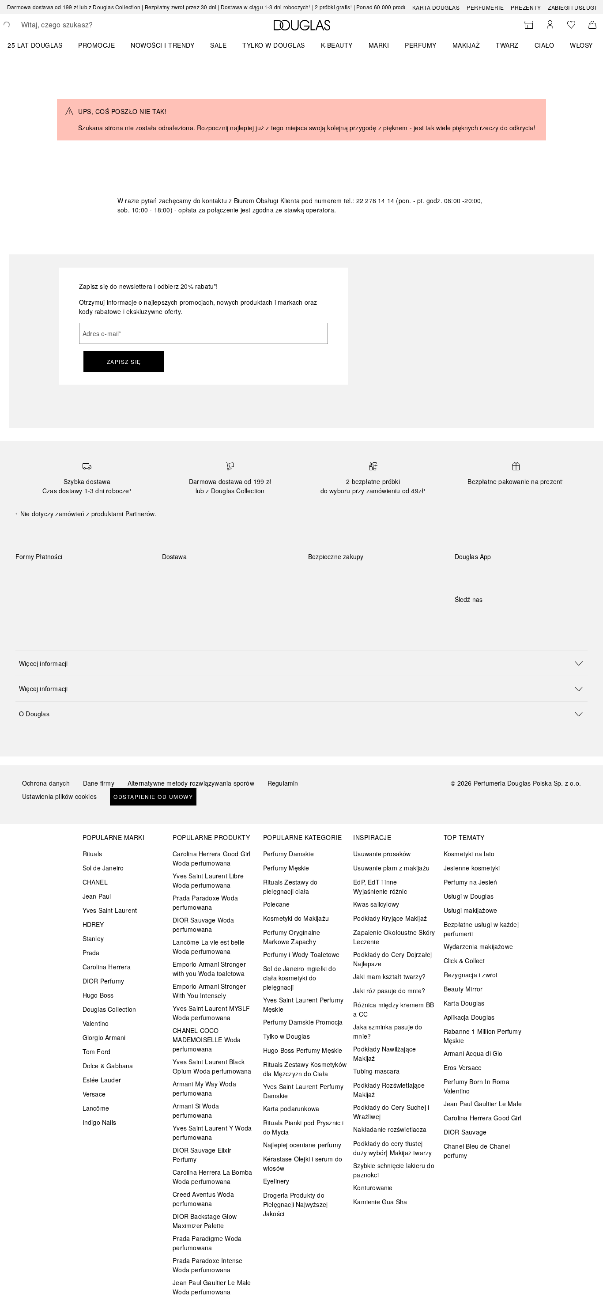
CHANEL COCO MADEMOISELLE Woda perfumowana (207, 1039)
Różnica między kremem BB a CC (393, 1009)
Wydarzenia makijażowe (478, 946)
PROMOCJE (96, 45)
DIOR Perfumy (103, 980)
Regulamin (283, 783)
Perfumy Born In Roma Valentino (476, 1086)
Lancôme (96, 1108)
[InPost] (208, 577)
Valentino (96, 1023)
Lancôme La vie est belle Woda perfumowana (209, 947)
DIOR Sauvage (465, 1131)
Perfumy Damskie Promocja (303, 1021)
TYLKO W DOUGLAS (273, 45)
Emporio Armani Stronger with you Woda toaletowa (209, 969)
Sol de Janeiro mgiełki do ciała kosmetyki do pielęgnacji (299, 977)
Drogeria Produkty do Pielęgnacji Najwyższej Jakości (295, 1204)
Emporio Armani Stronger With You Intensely (209, 991)
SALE (218, 45)
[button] (301, 663)
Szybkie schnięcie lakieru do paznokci (393, 1170)
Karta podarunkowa (291, 1108)
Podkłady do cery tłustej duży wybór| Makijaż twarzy (392, 1148)
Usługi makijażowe (470, 910)
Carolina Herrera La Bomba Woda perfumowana (212, 1177)
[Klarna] (30, 577)
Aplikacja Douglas (469, 1017)
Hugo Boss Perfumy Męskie (303, 1050)
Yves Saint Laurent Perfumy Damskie (303, 1091)
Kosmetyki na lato (469, 853)
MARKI (379, 45)
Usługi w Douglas (469, 896)
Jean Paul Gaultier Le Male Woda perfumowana (212, 1287)
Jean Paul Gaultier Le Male (483, 1103)
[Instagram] (476, 617)
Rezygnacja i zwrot (471, 974)
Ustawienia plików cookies (59, 796)
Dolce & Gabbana (108, 1065)
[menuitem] (41, 45)
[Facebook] (461, 617)
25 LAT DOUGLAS (35, 45)
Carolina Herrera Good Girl (482, 1117)
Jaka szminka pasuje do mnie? (387, 1031)
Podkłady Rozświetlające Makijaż (389, 1090)
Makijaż (466, 45)
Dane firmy (98, 783)
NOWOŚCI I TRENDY (162, 45)
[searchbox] (86, 24)
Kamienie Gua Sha (380, 1201)
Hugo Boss (98, 995)
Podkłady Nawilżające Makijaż (384, 1053)
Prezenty (526, 7)
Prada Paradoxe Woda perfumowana (205, 902)
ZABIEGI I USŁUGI (572, 7)
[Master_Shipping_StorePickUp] (271, 577)
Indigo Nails (99, 1122)
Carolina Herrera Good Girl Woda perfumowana (211, 858)
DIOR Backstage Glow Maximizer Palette (205, 1221)
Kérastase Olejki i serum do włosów (302, 1163)
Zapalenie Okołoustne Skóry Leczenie (394, 937)
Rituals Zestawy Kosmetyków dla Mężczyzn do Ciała (305, 1069)
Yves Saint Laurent (110, 910)
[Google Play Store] (477, 575)
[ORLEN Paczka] (239, 577)
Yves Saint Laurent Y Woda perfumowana (212, 1132)
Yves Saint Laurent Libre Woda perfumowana (208, 880)
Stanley (93, 938)
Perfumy (421, 45)
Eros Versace (463, 1067)
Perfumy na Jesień (470, 881)
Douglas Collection (109, 1009)
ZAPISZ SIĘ (124, 361)
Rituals (92, 853)
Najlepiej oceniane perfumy (302, 1144)
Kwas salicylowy (376, 904)
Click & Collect (464, 960)
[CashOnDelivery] (30, 597)
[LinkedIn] (523, 617)
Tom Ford (97, 1051)
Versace (94, 1093)
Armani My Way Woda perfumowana (204, 1088)
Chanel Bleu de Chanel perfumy (477, 1151)
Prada (91, 952)
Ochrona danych (46, 783)
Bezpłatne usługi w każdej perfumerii (481, 929)
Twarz (507, 45)
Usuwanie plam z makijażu (391, 867)
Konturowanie (372, 1187)
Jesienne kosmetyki (472, 867)
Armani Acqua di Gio (473, 1053)
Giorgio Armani (104, 1037)
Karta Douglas (436, 7)
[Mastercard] (61, 577)
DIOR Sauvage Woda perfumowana (203, 924)
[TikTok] (507, 617)
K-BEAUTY (337, 45)
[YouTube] (492, 617)
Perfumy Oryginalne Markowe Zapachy (291, 937)
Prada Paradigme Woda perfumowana (207, 1243)
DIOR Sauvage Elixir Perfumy (202, 1155)
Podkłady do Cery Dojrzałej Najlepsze (392, 959)
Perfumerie (485, 7)
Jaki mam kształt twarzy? (389, 976)
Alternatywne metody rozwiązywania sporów (191, 783)
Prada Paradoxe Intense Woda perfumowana (207, 1265)
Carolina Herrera (107, 966)
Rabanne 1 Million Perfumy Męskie (482, 1036)
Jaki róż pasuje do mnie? (389, 990)
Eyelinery (276, 1180)
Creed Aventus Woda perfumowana (203, 1199)
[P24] (124, 577)
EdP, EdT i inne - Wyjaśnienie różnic (380, 886)
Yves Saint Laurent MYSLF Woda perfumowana (211, 1013)
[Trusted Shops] (336, 565)
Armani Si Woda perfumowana (196, 1110)
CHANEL (95, 881)
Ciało (544, 45)
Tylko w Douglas (286, 1036)
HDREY (93, 924)
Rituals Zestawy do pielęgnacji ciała (290, 886)
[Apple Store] (523, 575)
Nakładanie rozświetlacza (389, 1129)
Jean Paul (97, 896)
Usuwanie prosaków (382, 853)
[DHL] (177, 577)
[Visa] (93, 577)
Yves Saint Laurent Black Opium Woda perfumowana (212, 1066)
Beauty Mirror (463, 988)
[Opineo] (409, 565)
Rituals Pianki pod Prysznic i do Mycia (303, 1127)
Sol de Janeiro (103, 867)
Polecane (276, 904)
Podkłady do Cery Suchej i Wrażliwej (391, 1112)
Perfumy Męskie (286, 867)
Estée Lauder (102, 1079)
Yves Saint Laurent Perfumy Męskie (303, 1004)
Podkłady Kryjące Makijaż (390, 918)
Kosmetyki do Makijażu (296, 918)
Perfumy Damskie (288, 853)
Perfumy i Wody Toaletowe (301, 954)
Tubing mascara (376, 1071)
